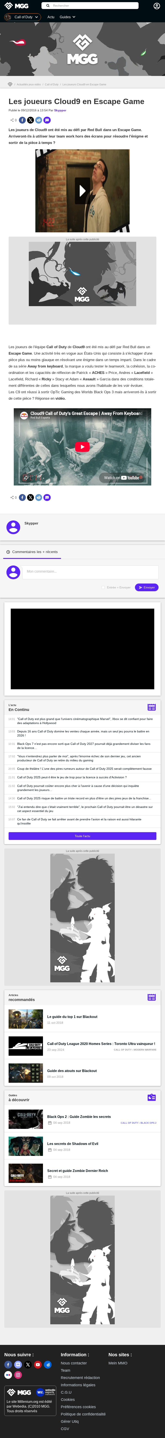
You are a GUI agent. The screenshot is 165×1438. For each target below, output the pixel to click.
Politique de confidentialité (83, 1414)
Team (65, 1370)
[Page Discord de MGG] (18, 1364)
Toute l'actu (82, 836)
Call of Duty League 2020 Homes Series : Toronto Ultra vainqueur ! (101, 1044)
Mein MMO (117, 1363)
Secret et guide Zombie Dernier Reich (77, 1171)
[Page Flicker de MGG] (8, 1375)
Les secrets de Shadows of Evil (72, 1144)
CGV (65, 1429)
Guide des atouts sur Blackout (72, 1071)
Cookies (68, 1399)
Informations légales (78, 1385)
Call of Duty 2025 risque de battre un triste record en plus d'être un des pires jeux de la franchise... (84, 798)
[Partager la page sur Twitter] (30, 120)
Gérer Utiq (70, 1421)
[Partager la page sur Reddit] (38, 120)
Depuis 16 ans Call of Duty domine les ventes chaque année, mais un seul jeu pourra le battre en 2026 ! (83, 733)
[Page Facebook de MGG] (8, 1364)
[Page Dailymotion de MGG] (48, 1364)
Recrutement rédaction (80, 1378)
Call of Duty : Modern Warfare (135, 1049)
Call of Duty (51, 84)
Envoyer (149, 587)
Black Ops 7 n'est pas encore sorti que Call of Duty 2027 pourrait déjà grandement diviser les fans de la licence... (83, 746)
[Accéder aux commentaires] (47, 120)
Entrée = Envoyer (119, 587)
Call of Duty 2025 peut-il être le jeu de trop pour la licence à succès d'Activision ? (72, 777)
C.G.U (66, 1392)
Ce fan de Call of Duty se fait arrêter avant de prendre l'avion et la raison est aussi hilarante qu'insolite (79, 821)
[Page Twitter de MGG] (28, 1364)
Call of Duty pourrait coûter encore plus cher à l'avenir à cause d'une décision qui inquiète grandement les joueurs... (78, 788)
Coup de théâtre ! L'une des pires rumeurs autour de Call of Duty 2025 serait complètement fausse (84, 768)
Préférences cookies (78, 1407)
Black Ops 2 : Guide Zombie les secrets (79, 1117)
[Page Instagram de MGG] (18, 1375)
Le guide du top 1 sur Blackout (72, 1017)
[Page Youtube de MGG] (38, 1364)
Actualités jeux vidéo (29, 84)
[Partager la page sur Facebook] (22, 120)
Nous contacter (74, 1363)
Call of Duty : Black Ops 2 (138, 1123)
